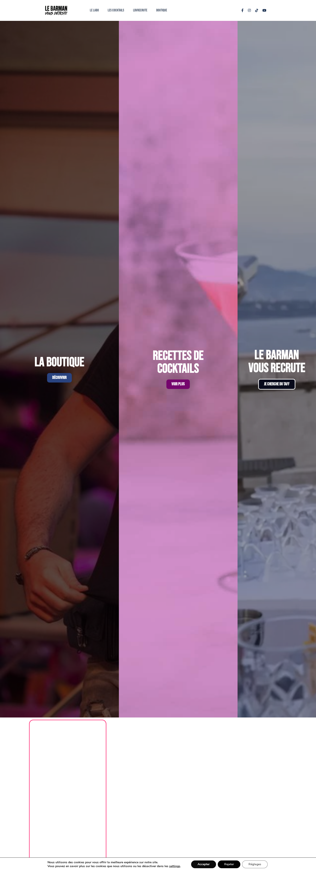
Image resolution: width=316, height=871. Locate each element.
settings (174, 866)
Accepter (204, 864)
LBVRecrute (140, 10)
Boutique (161, 10)
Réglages (255, 864)
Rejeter (229, 864)
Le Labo (94, 10)
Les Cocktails (116, 10)
